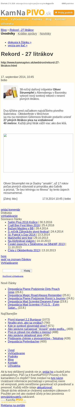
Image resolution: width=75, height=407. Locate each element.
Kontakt (60, 19)
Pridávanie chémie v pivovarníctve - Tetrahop (35, 338)
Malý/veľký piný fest (20, 237)
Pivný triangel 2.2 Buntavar (24, 319)
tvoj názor (57, 378)
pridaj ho (48, 371)
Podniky (37, 19)
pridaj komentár (10, 209)
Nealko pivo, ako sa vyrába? (25, 322)
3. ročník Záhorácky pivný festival (28, 231)
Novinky (45, 33)
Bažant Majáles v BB (21, 228)
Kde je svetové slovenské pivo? (27, 325)
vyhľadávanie (9, 215)
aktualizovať (44, 387)
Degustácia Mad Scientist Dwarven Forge (33, 301)
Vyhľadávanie (19, 19)
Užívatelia (14, 365)
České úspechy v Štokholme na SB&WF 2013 (36, 244)
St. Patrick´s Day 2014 (22, 234)
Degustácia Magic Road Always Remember (35, 295)
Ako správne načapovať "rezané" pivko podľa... (37, 329)
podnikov (68, 3)
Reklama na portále (13, 405)
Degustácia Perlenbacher (23, 341)
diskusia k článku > (19, 42)
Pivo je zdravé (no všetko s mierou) (29, 332)
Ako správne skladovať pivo (25, 335)
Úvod (11, 350)
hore (3, 256)
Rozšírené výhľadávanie (13, 276)
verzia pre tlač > (17, 45)
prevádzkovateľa (11, 396)
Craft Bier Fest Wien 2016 (24, 225)
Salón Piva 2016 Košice (23, 222)
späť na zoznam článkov (16, 259)
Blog (48, 19)
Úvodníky (8, 33)
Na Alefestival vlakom (21, 241)
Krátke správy (27, 33)
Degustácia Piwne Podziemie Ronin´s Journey (37, 298)
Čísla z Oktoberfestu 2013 (24, 250)
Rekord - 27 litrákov (22, 30)
